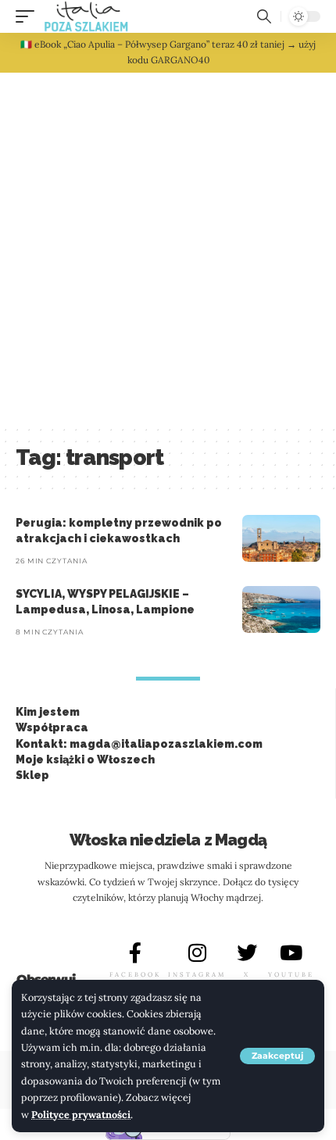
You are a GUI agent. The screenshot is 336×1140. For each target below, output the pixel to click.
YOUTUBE (291, 974)
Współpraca (52, 727)
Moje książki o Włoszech (85, 759)
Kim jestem (48, 712)
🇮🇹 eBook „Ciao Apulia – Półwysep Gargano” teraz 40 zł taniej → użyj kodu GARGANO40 (168, 52)
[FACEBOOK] (135, 952)
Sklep (32, 775)
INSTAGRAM (197, 974)
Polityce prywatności (80, 1114)
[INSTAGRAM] (197, 952)
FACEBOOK (135, 974)
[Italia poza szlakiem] (86, 16)
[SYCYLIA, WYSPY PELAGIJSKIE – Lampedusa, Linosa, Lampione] (281, 609)
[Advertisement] (168, 248)
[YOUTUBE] (291, 952)
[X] (247, 952)
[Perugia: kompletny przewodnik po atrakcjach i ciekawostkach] (281, 538)
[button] (277, 1056)
